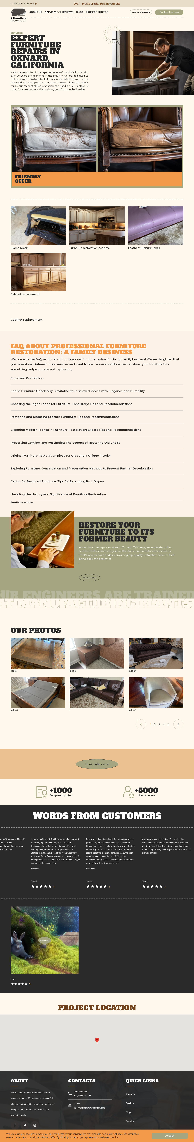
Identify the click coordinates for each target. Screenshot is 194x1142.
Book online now (169, 12)
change (33, 4)
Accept (169, 1135)
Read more (89, 577)
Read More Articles (22, 502)
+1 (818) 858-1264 (141, 12)
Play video (44, 940)
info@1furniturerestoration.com (89, 1108)
